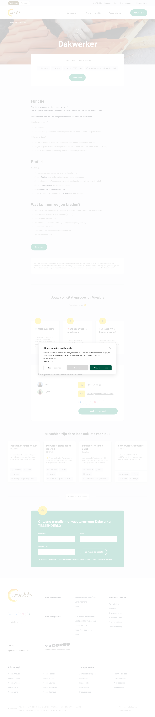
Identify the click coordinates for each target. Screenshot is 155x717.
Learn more (48, 361)
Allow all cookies (101, 368)
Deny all (77, 368)
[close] (110, 348)
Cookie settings (54, 368)
